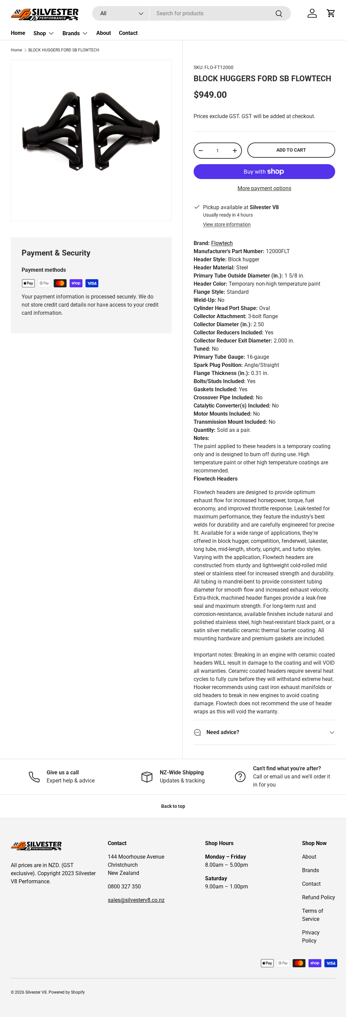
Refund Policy (318, 897)
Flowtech (222, 243)
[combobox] (191, 13)
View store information (227, 224)
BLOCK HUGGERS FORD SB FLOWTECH (63, 50)
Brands (310, 870)
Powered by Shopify (67, 992)
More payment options (264, 188)
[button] (331, 13)
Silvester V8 (36, 992)
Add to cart (291, 150)
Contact (128, 33)
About (103, 33)
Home (18, 33)
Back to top (173, 806)
